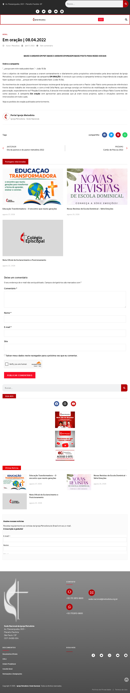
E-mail (8, 327)
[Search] (125, 3)
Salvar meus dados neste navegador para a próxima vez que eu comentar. (41, 355)
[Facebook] (56, 403)
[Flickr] (62, 11)
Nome (7, 313)
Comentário (10, 288)
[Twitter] (43, 11)
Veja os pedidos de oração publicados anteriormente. (26, 101)
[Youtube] (56, 11)
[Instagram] (50, 11)
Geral (5, 34)
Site (6, 341)
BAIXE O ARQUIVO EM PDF (35, 56)
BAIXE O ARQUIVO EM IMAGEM (60, 56)
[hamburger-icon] (101, 19)
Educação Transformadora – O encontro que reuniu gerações (30, 208)
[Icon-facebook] (37, 11)
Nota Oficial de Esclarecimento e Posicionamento (24, 259)
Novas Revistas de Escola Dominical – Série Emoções (90, 208)
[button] (126, 19)
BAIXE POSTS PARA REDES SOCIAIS (90, 56)
